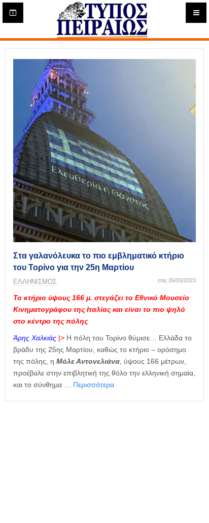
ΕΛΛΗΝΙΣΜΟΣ (35, 281)
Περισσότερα (93, 385)
